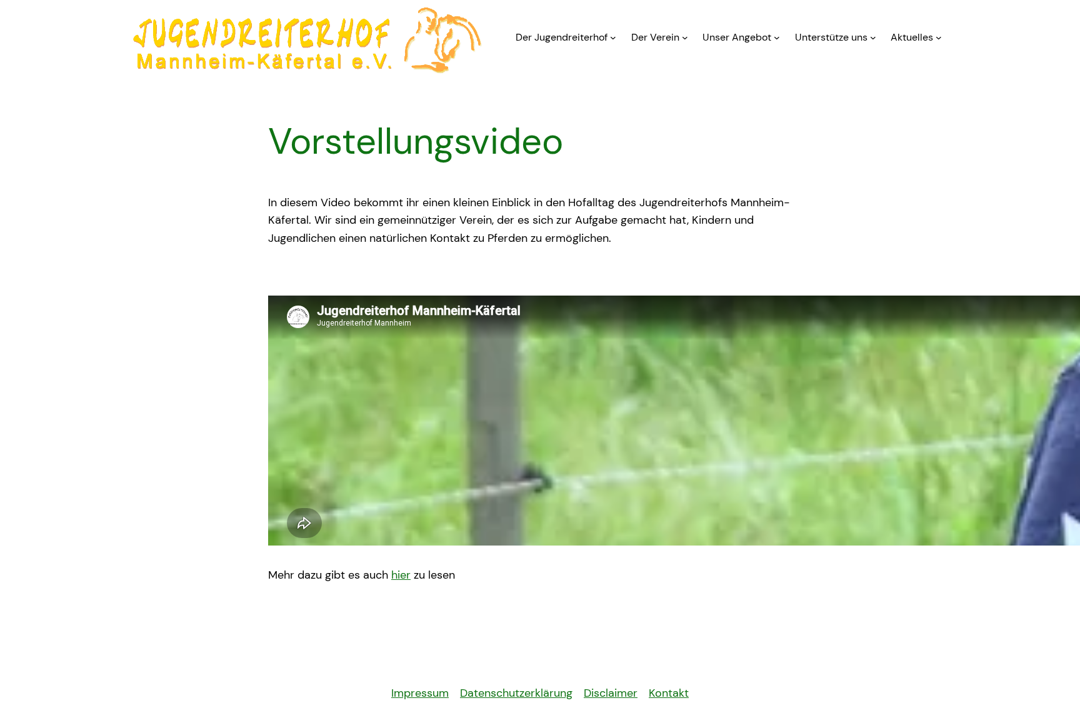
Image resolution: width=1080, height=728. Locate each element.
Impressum (420, 693)
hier (401, 574)
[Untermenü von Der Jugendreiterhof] (613, 37)
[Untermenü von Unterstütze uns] (873, 37)
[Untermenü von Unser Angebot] (777, 37)
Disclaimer (611, 693)
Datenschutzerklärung (516, 693)
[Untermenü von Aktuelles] (939, 37)
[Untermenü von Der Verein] (685, 37)
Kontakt (669, 693)
